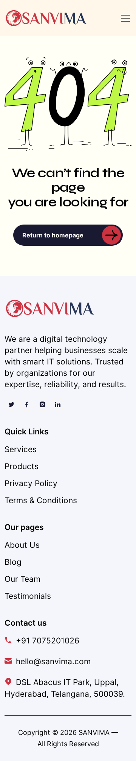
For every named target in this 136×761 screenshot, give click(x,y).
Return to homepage (52, 235)
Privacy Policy (31, 483)
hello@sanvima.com (53, 661)
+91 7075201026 (47, 640)
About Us (22, 545)
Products (22, 466)
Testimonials (28, 596)
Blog (13, 562)
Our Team (22, 579)
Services (21, 449)
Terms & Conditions (41, 500)
